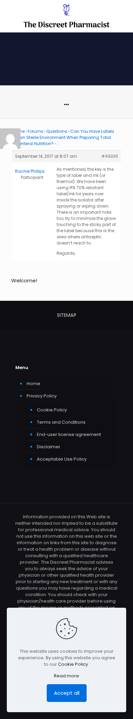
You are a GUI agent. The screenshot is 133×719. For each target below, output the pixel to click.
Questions (56, 131)
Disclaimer (48, 446)
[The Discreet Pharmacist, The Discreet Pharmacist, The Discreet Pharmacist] (66, 16)
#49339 (109, 156)
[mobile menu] (124, 13)
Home (33, 383)
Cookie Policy (52, 410)
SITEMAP (66, 315)
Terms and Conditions (61, 422)
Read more (66, 676)
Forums (35, 131)
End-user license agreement (69, 434)
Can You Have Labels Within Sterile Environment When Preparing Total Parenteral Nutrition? (63, 137)
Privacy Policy (42, 396)
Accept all (66, 692)
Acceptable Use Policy (62, 459)
